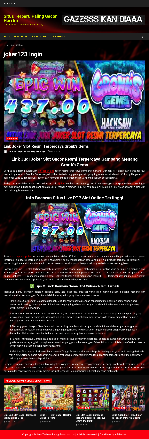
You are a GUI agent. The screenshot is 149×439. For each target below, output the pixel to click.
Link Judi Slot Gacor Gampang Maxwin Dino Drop (20, 398)
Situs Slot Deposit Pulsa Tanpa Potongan (27, 151)
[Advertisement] (103, 20)
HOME (7, 36)
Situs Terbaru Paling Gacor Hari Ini (30, 18)
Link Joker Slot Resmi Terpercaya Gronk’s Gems (74, 101)
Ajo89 (61, 183)
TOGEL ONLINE (57, 36)
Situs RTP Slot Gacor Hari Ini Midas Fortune (56, 398)
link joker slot (46, 170)
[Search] (142, 36)
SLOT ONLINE (20, 36)
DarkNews (105, 434)
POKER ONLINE (38, 36)
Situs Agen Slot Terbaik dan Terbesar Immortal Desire (128, 398)
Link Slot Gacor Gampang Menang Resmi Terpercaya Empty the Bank (92, 398)
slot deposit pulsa (20, 256)
